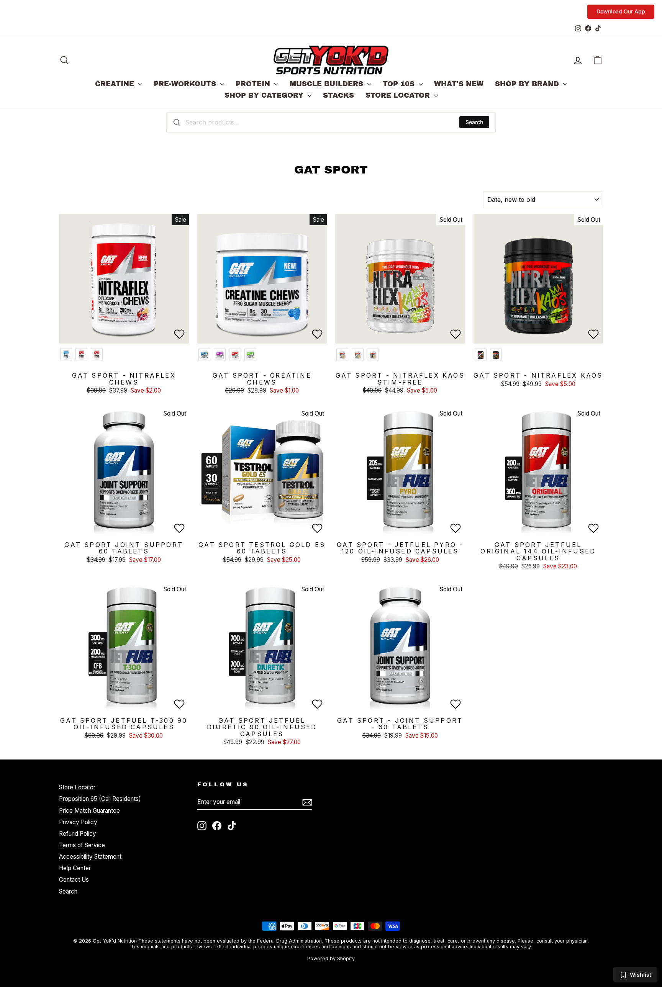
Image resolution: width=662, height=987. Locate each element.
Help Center (75, 868)
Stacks (338, 95)
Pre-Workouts (186, 84)
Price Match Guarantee (89, 810)
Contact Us (74, 879)
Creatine (115, 84)
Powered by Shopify (331, 958)
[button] (179, 334)
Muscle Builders (327, 84)
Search (474, 122)
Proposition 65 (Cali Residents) (100, 798)
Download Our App (620, 11)
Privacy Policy (78, 822)
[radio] (66, 354)
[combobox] (331, 122)
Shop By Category (265, 95)
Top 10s (400, 84)
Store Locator (398, 95)
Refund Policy (77, 833)
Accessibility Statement (90, 856)
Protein (254, 84)
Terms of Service (82, 845)
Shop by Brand (528, 84)
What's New (458, 84)
